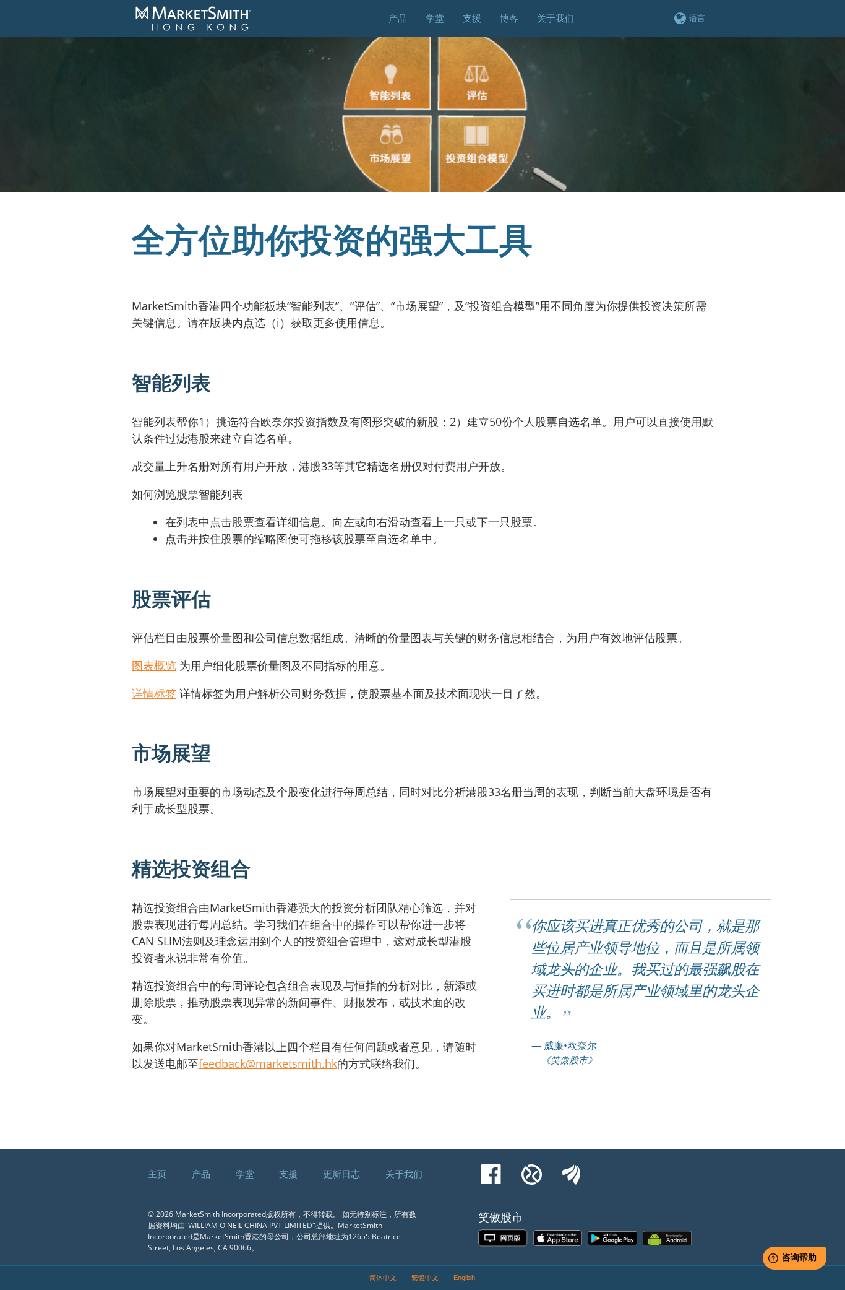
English (464, 1277)
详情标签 (154, 693)
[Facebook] (491, 1168)
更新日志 (341, 1173)
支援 (288, 1173)
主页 (157, 1173)
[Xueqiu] (531, 1168)
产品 (201, 1173)
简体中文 (383, 1277)
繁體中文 (425, 1277)
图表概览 (154, 665)
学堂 (245, 1173)
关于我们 (403, 1173)
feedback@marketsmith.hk (268, 1063)
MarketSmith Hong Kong (199, 25)
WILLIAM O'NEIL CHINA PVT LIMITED (250, 1225)
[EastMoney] (571, 1168)
